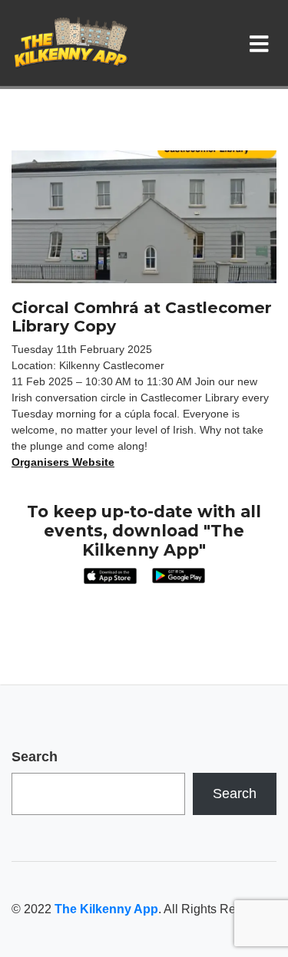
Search (35, 756)
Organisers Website (63, 462)
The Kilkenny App (106, 909)
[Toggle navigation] (262, 42)
